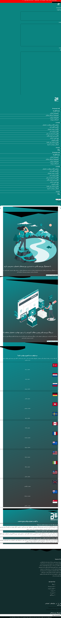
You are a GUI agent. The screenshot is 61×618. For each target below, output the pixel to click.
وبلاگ (58, 150)
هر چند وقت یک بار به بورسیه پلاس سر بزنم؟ (47, 524)
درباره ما (58, 147)
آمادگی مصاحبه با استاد (55, 45)
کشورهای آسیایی (56, 12)
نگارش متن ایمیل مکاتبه (55, 36)
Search (59, 201)
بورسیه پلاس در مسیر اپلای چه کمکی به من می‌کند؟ (46, 531)
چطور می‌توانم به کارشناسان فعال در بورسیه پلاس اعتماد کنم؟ (44, 538)
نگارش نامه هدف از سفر (54, 34)
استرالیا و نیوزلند (57, 19)
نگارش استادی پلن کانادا (55, 42)
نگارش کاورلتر (57, 40)
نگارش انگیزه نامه (56, 27)
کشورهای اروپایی (56, 17)
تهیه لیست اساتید (56, 38)
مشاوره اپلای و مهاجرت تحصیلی (53, 25)
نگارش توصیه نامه (56, 31)
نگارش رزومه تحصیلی (55, 29)
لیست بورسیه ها (56, 108)
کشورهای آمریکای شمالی (54, 15)
